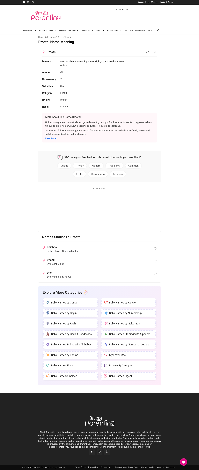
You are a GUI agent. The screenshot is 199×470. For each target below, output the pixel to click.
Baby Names (50, 37)
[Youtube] (32, 2)
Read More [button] (50, 138)
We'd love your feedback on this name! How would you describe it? (103, 157)
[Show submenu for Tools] (103, 30)
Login (162, 2)
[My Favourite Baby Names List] (183, 462)
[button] (158, 31)
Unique (64, 165)
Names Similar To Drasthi (61, 237)
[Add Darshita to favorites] (155, 248)
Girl (62, 72)
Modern (96, 165)
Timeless (118, 174)
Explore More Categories (62, 292)
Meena (64, 106)
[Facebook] (24, 2)
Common (133, 165)
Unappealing (98, 174)
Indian (63, 99)
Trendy (80, 165)
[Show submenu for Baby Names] (120, 30)
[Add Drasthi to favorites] (147, 52)
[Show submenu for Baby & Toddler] (55, 30)
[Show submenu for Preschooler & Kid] (78, 30)
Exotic (79, 174)
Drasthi (51, 52)
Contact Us (170, 467)
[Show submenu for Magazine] (92, 30)
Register (171, 2)
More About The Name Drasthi (63, 116)
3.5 (62, 86)
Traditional (114, 165)
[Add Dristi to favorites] (155, 274)
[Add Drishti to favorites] (155, 261)
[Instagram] (28, 2)
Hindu (63, 92)
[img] (122, 18)
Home (40, 37)
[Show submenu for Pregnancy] (35, 30)
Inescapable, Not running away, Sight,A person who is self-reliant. (92, 63)
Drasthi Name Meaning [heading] (56, 42)
